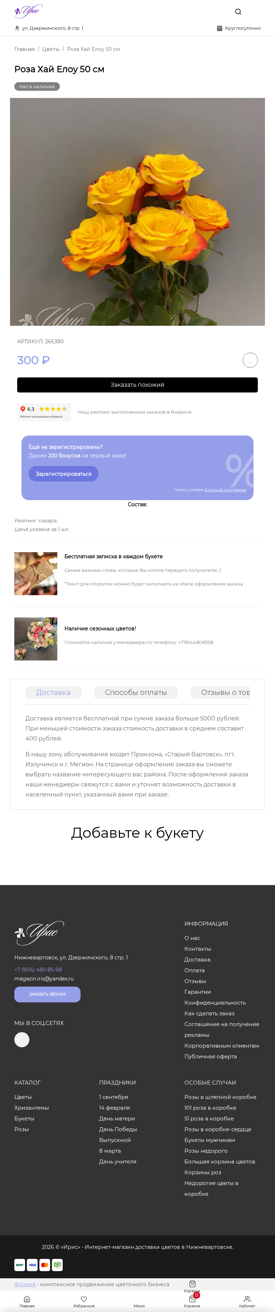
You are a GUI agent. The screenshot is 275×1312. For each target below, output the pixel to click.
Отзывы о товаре (232, 692)
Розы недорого (206, 1150)
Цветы (23, 1097)
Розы (21, 1129)
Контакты (197, 948)
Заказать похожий (137, 384)
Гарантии (197, 991)
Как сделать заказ (209, 1013)
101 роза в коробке (210, 1107)
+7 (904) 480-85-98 (38, 970)
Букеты (24, 1118)
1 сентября (113, 1097)
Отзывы (195, 981)
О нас (192, 938)
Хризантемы (31, 1107)
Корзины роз (202, 1172)
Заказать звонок (47, 994)
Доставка (53, 692)
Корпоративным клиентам (221, 1045)
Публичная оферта (210, 1056)
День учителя (117, 1161)
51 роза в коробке (209, 1118)
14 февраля (114, 1107)
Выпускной (115, 1140)
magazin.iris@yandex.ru (44, 978)
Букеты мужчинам (209, 1140)
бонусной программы (225, 490)
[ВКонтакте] (222, 11)
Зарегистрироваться (63, 474)
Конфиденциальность (215, 1002)
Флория (24, 1284)
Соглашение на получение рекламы (221, 1029)
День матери (117, 1118)
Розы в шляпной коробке (220, 1097)
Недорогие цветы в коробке (211, 1188)
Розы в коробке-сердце (217, 1129)
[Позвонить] (255, 11)
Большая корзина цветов (219, 1161)
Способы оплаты (136, 692)
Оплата (194, 970)
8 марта (110, 1150)
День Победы (118, 1129)
